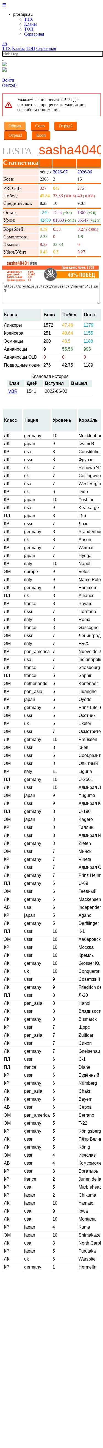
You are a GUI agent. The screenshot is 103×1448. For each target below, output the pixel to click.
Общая (15, 125)
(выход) (9, 85)
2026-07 (60, 172)
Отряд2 (66, 125)
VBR (13, 391)
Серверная (34, 34)
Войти (8, 80)
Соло (40, 125)
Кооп (41, 135)
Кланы (30, 24)
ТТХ (28, 19)
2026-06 (84, 172)
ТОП (29, 29)
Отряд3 (15, 135)
